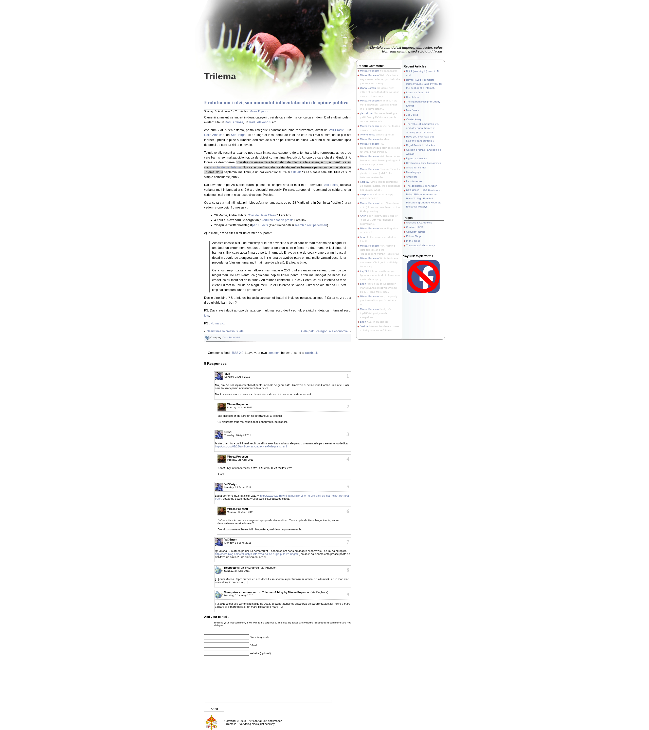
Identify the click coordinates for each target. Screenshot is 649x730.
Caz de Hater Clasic (263, 215)
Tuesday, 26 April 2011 (237, 435)
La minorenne (414, 181)
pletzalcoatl (366, 113)
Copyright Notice (415, 231)
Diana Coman (368, 87)
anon (363, 283)
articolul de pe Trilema (225, 167)
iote (206, 315)
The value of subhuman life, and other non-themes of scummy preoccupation (422, 128)
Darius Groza (234, 122)
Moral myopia (414, 172)
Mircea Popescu (259, 111)
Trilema (220, 76)
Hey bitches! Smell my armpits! (424, 163)
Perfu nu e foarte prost (276, 220)
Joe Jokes (412, 114)
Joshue (364, 326)
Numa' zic (217, 323)
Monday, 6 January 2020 (238, 595)
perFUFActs (260, 225)
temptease (366, 194)
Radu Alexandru (260, 122)
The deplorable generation (421, 185)
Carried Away (413, 119)
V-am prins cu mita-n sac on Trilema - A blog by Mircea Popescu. (267, 592)
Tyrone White (367, 134)
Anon (363, 215)
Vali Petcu (331, 185)
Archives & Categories (419, 222)
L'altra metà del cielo (418, 92)
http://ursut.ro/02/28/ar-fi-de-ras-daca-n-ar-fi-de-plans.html (251, 446)
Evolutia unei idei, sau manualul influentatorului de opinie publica (276, 102)
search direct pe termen (311, 225)
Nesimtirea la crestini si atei (225, 331)
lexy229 (364, 271)
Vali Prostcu (337, 130)
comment (274, 353)
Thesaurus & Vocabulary (420, 245)
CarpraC (365, 181)
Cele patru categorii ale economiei (325, 331)
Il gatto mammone (416, 158)
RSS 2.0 (237, 353)
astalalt (296, 172)
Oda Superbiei (231, 337)
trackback (311, 353)
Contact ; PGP (414, 227)
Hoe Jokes (412, 97)
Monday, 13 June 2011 (237, 487)
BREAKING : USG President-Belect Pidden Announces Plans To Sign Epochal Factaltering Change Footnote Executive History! (423, 198)
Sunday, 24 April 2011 (237, 376)
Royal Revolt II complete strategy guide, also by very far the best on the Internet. (424, 83)
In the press (413, 240)
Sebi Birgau (239, 135)
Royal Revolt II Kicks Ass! (421, 145)
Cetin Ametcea (214, 135)
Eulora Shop (413, 236)
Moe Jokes (412, 110)
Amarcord (411, 176)
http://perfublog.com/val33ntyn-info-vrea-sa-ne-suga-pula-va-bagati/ (256, 553)
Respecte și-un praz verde (241, 567)
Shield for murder (416, 167)
